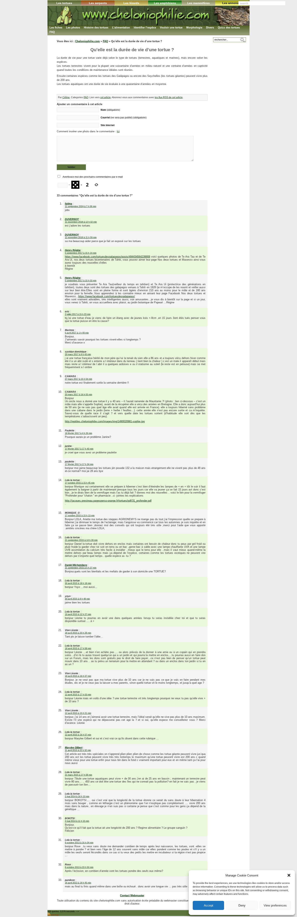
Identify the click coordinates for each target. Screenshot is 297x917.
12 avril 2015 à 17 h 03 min (78, 694)
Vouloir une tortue (171, 27)
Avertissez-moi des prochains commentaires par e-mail (93, 176)
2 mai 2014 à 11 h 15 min (77, 821)
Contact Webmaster (132, 895)
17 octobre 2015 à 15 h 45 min (80, 483)
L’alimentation (121, 27)
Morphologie (194, 27)
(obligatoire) (110, 109)
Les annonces (232, 3)
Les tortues (64, 3)
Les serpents (98, 3)
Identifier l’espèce (145, 27)
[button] (289, 875)
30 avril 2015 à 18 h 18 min (78, 583)
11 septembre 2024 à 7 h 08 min (80, 206)
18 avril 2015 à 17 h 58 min (78, 648)
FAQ (105, 41)
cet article (105, 97)
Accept (208, 905)
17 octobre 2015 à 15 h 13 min (80, 515)
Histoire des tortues (96, 27)
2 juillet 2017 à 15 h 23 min (78, 314)
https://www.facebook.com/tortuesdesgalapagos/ (106, 296)
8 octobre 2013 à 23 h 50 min (79, 867)
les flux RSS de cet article (169, 97)
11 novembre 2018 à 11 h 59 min (81, 237)
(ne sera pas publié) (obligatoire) (123, 117)
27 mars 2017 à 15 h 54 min (78, 379)
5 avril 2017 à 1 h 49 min (77, 333)
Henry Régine (73, 250)
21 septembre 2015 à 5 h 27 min (80, 567)
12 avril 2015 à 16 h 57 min (78, 734)
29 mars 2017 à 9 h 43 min (78, 354)
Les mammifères (198, 3)
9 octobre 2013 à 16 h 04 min (79, 842)
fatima (68, 203)
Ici (118, 131)
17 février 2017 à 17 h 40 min (79, 449)
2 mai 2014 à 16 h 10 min (77, 796)
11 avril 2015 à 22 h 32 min (78, 750)
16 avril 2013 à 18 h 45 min (78, 883)
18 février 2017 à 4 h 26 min (78, 433)
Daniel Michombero (76, 565)
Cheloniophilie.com (87, 41)
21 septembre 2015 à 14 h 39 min (81, 540)
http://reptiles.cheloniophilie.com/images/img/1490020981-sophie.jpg (105, 421)
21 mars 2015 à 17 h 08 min (78, 775)
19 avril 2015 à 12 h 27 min (78, 614)
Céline (66, 97)
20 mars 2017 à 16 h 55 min (78, 394)
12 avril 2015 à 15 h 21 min (78, 713)
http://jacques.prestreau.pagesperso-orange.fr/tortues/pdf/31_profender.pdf (108, 500)
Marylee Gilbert (73, 747)
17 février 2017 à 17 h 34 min (79, 464)
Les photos (73, 27)
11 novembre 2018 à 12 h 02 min (81, 222)
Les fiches (56, 27)
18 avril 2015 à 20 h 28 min (78, 633)
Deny (241, 905)
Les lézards (131, 3)
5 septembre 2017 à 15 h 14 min (80, 253)
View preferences (275, 905)
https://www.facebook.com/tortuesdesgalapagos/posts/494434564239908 (107, 256)
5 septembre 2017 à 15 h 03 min (80, 280)
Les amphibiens (165, 3)
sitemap (55, 915)
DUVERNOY (72, 219)
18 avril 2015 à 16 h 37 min (78, 676)
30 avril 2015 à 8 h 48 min (77, 599)
